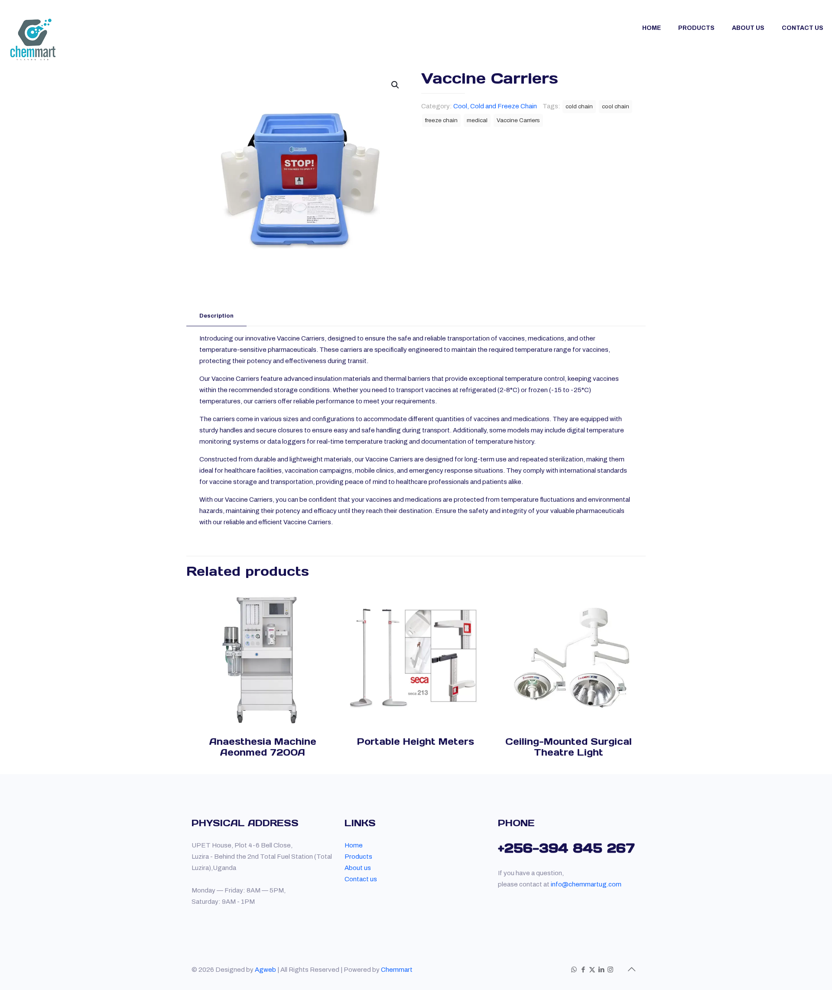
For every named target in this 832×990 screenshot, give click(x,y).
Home (353, 845)
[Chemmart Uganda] (33, 39)
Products (358, 856)
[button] (395, 85)
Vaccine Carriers (518, 120)
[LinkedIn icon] (601, 969)
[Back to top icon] (631, 969)
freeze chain (441, 120)
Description (216, 316)
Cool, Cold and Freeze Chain (495, 106)
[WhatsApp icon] (574, 969)
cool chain (615, 106)
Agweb (265, 969)
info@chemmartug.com (586, 884)
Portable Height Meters (415, 741)
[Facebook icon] (583, 969)
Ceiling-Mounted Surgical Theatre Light (568, 747)
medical (477, 120)
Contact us (360, 879)
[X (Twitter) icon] (592, 969)
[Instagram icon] (610, 969)
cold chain (579, 106)
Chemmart (397, 969)
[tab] (216, 316)
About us (357, 867)
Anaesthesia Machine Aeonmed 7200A (262, 747)
